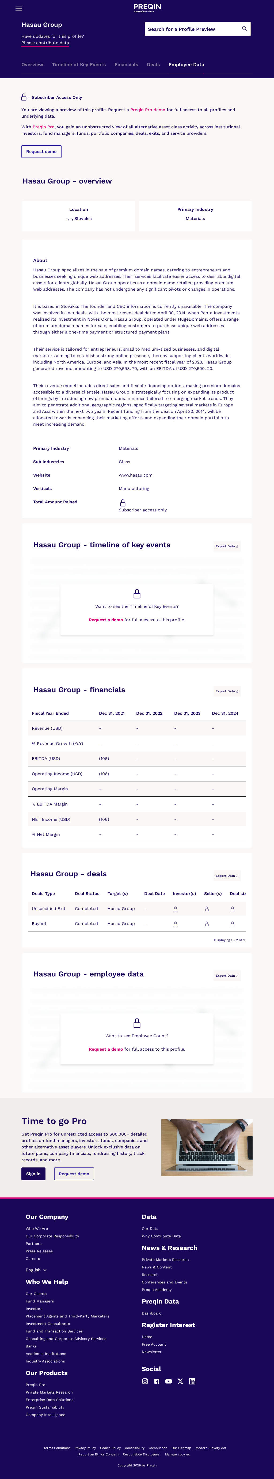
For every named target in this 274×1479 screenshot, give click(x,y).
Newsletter (152, 1352)
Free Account (154, 1344)
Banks (31, 1346)
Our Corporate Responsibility (52, 1236)
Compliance (158, 1448)
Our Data (150, 1228)
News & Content (157, 1267)
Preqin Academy (157, 1289)
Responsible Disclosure (141, 1454)
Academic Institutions (46, 1353)
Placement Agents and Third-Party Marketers (67, 1316)
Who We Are (37, 1228)
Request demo (41, 151)
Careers (33, 1258)
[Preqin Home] (147, 8)
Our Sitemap (181, 1448)
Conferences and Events (164, 1282)
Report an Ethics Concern (98, 1454)
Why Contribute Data (161, 1236)
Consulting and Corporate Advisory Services (66, 1338)
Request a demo (106, 619)
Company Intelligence (45, 1415)
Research (150, 1274)
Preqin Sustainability (45, 1407)
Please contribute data (45, 42)
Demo (147, 1337)
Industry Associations (45, 1361)
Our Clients (36, 1293)
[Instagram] (145, 1381)
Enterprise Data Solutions (49, 1400)
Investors (34, 1308)
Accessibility (134, 1448)
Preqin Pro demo (147, 109)
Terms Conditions (57, 1448)
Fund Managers (40, 1301)
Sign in (33, 1173)
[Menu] (19, 8)
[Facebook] (157, 1381)
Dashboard (152, 1313)
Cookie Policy (110, 1448)
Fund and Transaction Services (54, 1331)
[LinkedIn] (192, 1381)
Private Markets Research (49, 1392)
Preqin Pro (43, 126)
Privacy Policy (85, 1448)
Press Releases (39, 1251)
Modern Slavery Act (211, 1448)
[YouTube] (168, 1381)
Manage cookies (177, 1454)
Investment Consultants (48, 1323)
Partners (33, 1243)
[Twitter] (180, 1381)
